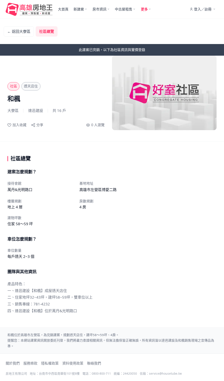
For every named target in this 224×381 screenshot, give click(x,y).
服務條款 (30, 363)
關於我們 (13, 363)
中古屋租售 (123, 9)
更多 (144, 9)
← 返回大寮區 (18, 31)
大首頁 (63, 9)
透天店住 (31, 86)
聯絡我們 (94, 363)
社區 (13, 86)
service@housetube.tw (165, 373)
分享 (39, 124)
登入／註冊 (203, 9)
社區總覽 (46, 31)
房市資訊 (100, 9)
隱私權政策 (50, 363)
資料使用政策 (72, 363)
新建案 (79, 9)
